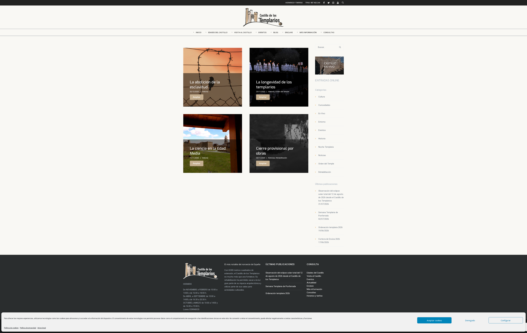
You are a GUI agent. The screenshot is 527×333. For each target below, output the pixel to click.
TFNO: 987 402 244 (312, 3)
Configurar (506, 320)
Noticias (271, 158)
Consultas (311, 292)
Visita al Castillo (314, 276)
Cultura (321, 96)
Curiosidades (324, 105)
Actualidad (311, 282)
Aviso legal (41, 328)
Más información (314, 289)
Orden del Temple (282, 92)
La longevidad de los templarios (274, 85)
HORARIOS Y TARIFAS (294, 3)
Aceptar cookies (434, 320)
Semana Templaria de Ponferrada (281, 286)
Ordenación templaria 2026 (330, 227)
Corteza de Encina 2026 (329, 239)
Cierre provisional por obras (275, 151)
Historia (205, 92)
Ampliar (196, 97)
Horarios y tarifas (315, 296)
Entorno (322, 122)
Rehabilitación (281, 158)
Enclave (310, 286)
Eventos (322, 130)
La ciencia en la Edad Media (208, 151)
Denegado (470, 320)
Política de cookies (11, 328)
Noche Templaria (326, 147)
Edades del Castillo (315, 273)
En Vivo (321, 113)
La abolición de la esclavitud (205, 85)
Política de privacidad (28, 328)
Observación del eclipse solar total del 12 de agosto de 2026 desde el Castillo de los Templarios (284, 276)
